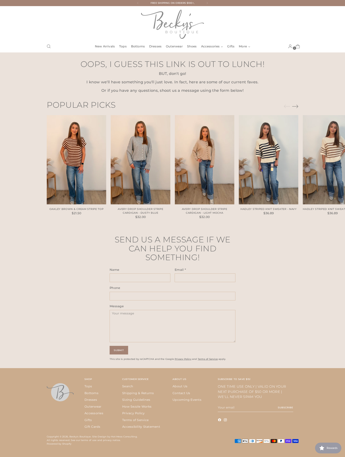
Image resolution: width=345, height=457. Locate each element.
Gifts (88, 420)
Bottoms (91, 393)
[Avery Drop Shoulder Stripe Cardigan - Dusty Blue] (140, 159)
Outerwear (92, 406)
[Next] (207, 3)
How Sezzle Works (136, 406)
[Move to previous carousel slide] (287, 106)
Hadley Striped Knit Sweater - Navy (268, 209)
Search (127, 386)
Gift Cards (92, 426)
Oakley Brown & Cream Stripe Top (76, 209)
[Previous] (138, 3)
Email (180, 270)
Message (117, 306)
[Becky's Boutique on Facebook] (220, 420)
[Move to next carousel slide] (295, 106)
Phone (115, 288)
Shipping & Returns (138, 393)
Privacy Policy (183, 359)
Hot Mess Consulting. (124, 436)
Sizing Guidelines (136, 400)
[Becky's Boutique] (172, 24)
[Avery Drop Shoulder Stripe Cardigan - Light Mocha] (204, 159)
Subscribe (285, 407)
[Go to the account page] (288, 46)
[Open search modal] (48, 46)
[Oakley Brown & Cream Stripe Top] (76, 159)
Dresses (90, 400)
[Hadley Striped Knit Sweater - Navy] (268, 159)
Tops (88, 386)
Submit (119, 350)
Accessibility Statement (141, 426)
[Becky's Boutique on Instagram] (226, 420)
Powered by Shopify (59, 443)
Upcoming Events (186, 400)
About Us (179, 386)
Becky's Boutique (80, 436)
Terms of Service (208, 359)
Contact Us (181, 393)
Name (114, 270)
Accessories (93, 413)
